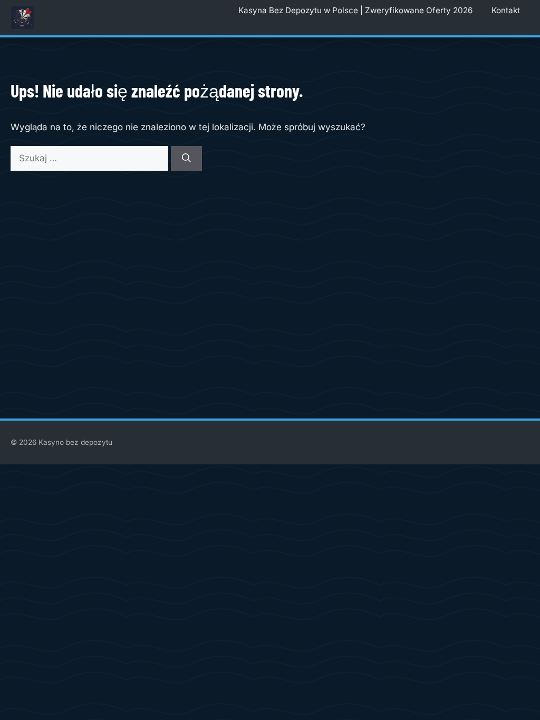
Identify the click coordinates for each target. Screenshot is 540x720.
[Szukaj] (186, 158)
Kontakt (505, 10)
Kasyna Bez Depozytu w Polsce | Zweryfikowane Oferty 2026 (355, 10)
